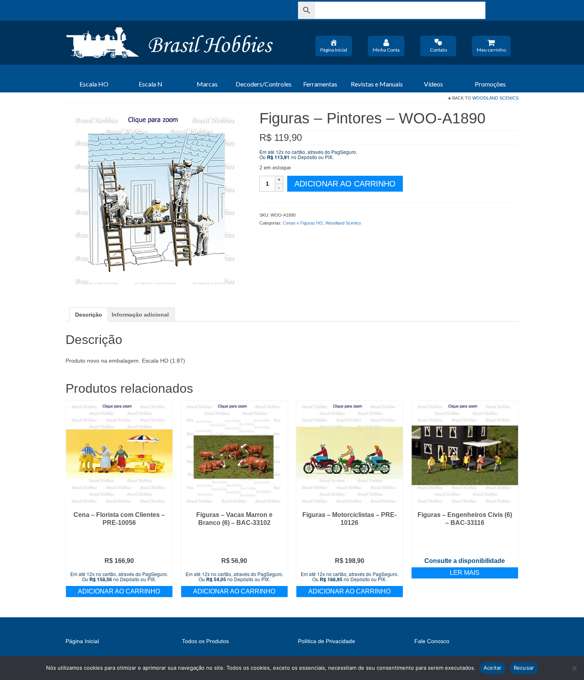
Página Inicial (333, 50)
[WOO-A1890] (157, 200)
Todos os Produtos (205, 641)
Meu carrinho (491, 50)
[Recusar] (574, 668)
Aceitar (492, 668)
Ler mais (465, 572)
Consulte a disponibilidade (464, 560)
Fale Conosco (431, 641)
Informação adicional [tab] (140, 314)
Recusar (524, 668)
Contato (438, 50)
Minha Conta (386, 50)
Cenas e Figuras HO (303, 223)
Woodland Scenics (495, 98)
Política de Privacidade (326, 641)
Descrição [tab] (88, 314)
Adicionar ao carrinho (345, 183)
